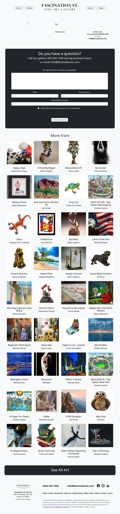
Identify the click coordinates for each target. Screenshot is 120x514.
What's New (88, 493)
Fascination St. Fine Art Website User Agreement (56, 507)
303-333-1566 (103, 34)
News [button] (101, 8)
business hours (82, 58)
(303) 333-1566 (51, 485)
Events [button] (90, 8)
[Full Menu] (60, 7)
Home (45, 493)
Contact (104, 493)
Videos (97, 493)
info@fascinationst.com (98, 39)
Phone (84, 92)
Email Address (59, 100)
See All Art (60, 469)
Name (35, 92)
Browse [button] (30, 8)
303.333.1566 (55, 58)
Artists (50, 493)
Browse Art (59, 493)
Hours (110, 493)
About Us (67, 493)
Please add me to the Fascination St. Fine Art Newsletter (60, 108)
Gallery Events (77, 493)
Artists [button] (19, 8)
